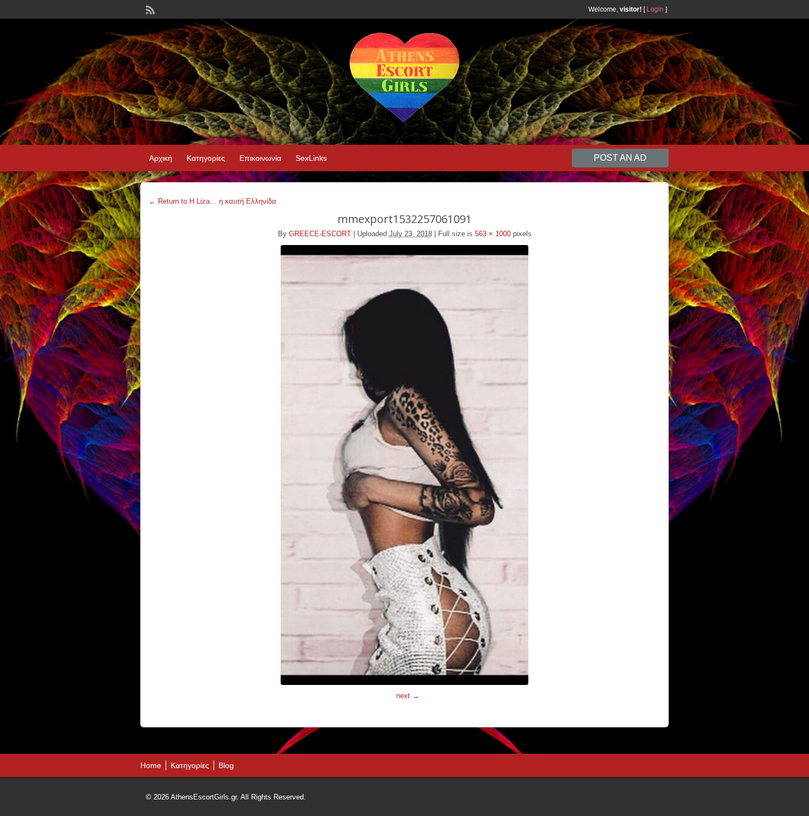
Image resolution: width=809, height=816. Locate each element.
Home (150, 765)
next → (407, 696)
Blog (226, 765)
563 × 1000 (493, 234)
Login (655, 9)
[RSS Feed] (149, 8)
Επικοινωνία (260, 158)
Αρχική (160, 158)
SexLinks (311, 158)
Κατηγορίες (206, 158)
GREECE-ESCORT (320, 234)
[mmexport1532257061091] (404, 465)
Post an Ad (620, 157)
